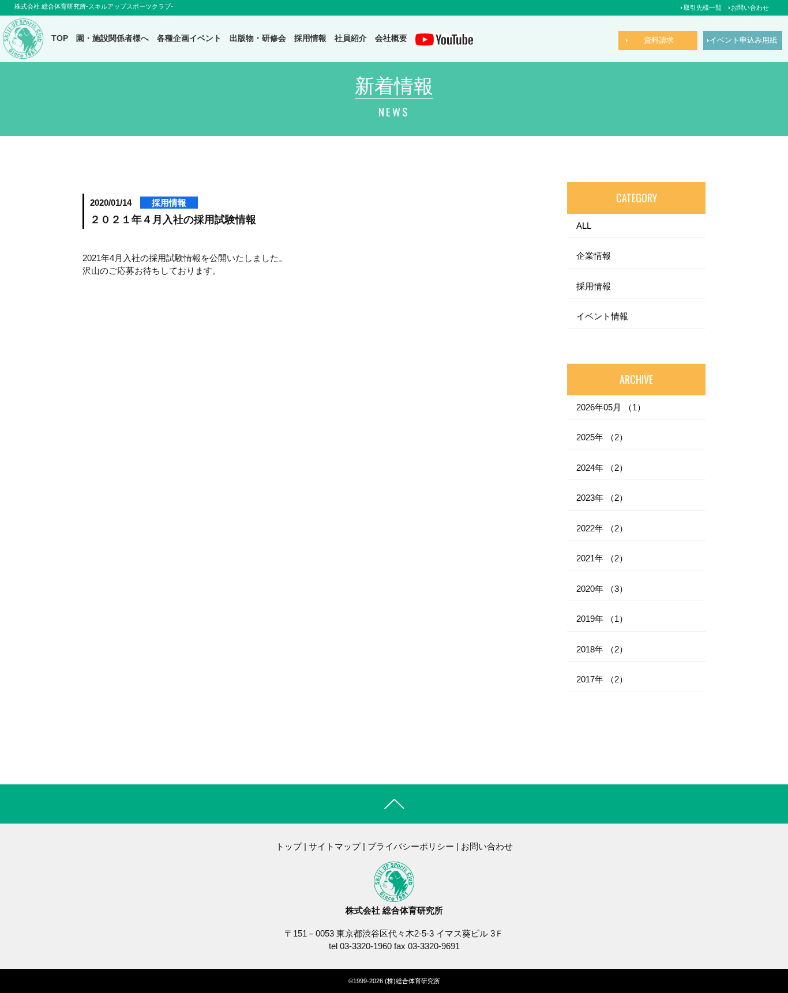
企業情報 (593, 255)
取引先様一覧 (703, 7)
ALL (583, 226)
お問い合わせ (750, 7)
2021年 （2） (602, 558)
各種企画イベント (189, 38)
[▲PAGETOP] (759, 964)
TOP (59, 38)
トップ (289, 846)
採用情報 (310, 38)
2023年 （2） (602, 498)
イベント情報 (602, 316)
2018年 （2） (602, 649)
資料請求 (659, 40)
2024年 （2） (602, 468)
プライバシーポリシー (410, 846)
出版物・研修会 (258, 38)
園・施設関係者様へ (112, 38)
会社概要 (391, 38)
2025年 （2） (602, 437)
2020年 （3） (602, 589)
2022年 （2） (602, 528)
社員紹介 (351, 38)
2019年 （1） (602, 619)
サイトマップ (335, 846)
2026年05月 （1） (611, 407)
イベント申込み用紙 (743, 40)
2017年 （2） (602, 679)
